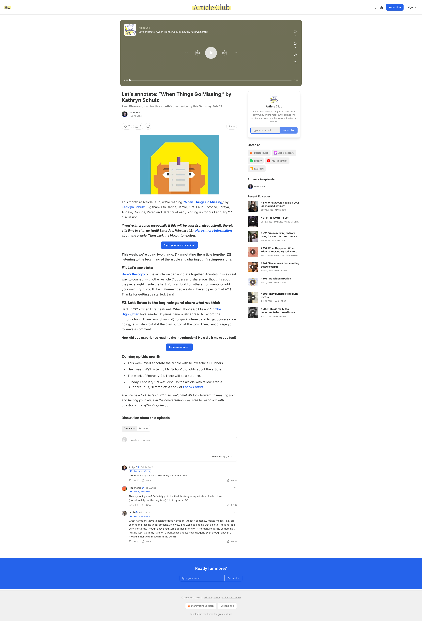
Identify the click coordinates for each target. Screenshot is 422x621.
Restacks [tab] (143, 428)
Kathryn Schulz (133, 207)
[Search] (374, 7)
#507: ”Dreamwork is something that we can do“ (280, 265)
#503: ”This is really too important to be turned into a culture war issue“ (278, 310)
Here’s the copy (133, 274)
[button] (187, 53)
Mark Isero (135, 112)
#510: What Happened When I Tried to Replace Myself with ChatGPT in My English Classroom (278, 250)
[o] (253, 206)
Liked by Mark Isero (141, 471)
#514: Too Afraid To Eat (274, 217)
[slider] (211, 80)
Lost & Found (193, 387)
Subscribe (395, 7)
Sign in (411, 7)
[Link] (117, 267)
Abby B (133, 467)
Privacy (208, 597)
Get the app (227, 605)
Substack (195, 614)
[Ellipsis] (235, 467)
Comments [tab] (129, 428)
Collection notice (231, 597)
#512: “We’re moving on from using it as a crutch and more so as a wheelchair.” (279, 234)
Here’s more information (213, 230)
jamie (132, 512)
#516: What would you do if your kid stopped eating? (280, 204)
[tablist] (136, 428)
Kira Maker (135, 487)
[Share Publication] (381, 7)
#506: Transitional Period (276, 278)
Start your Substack (202, 605)
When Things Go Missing (203, 202)
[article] (274, 206)
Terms (217, 597)
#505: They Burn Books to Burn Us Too (279, 295)
